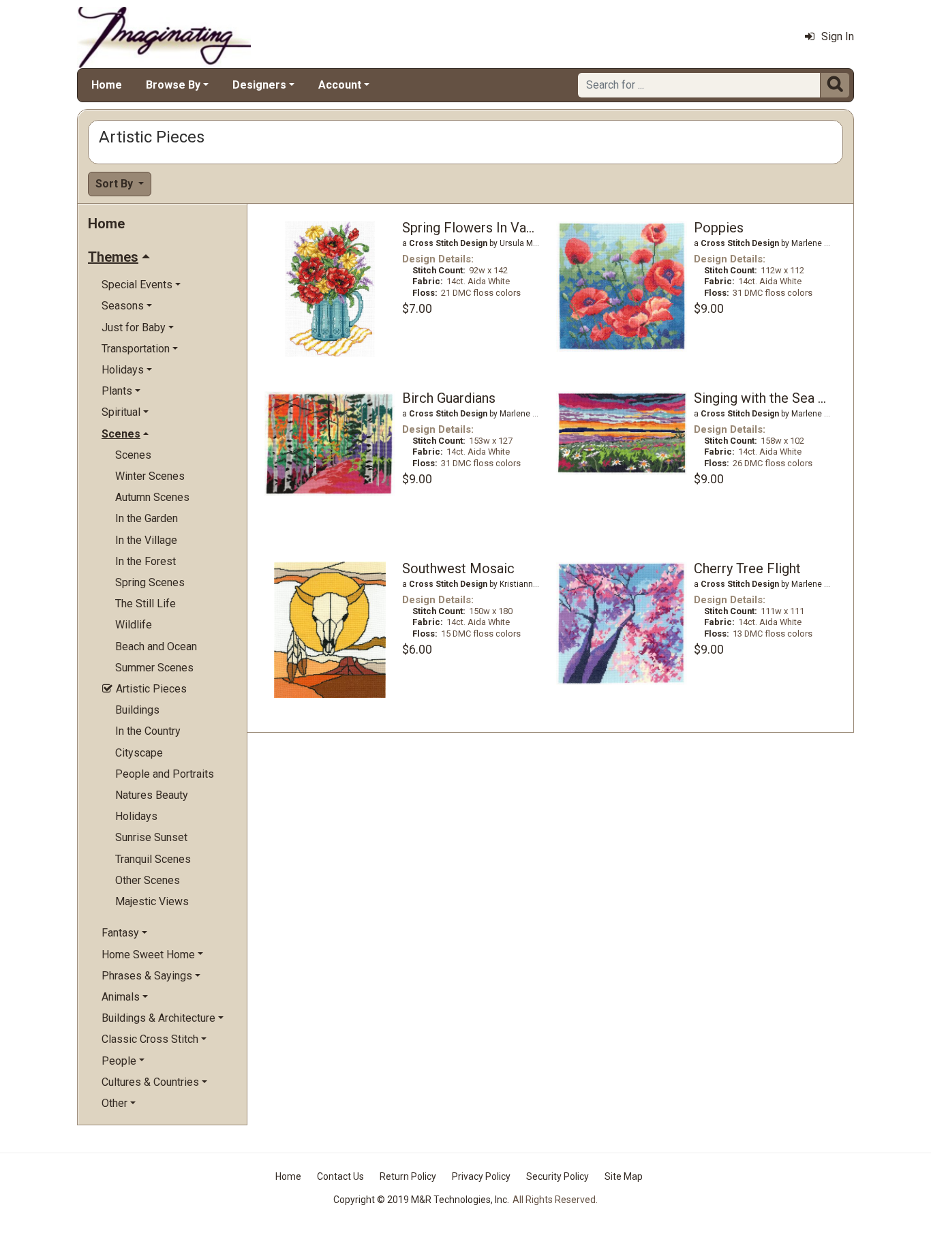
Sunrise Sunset (151, 837)
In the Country (148, 731)
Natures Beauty (151, 795)
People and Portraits (164, 773)
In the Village (146, 540)
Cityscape (139, 752)
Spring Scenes (150, 582)
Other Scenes (147, 880)
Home (106, 84)
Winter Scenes (150, 476)
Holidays (136, 816)
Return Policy (408, 1176)
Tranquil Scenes (153, 859)
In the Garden (146, 518)
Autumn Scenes (152, 497)
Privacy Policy (481, 1176)
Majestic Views (152, 901)
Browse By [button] (173, 84)
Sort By (115, 183)
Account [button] (339, 84)
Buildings (137, 709)
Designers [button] (259, 84)
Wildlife (133, 624)
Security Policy (557, 1176)
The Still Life (145, 603)
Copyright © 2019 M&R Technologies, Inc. (421, 1199)
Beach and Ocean (156, 646)
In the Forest (145, 561)
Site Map (624, 1176)
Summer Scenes (154, 667)
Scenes (133, 454)
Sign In (837, 36)
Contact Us (340, 1176)
